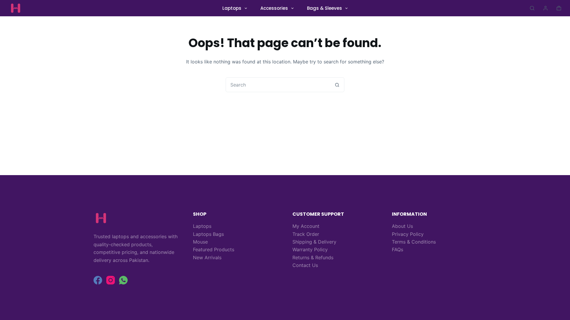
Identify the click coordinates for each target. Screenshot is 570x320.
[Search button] (337, 85)
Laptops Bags (208, 234)
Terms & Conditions (414, 242)
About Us (402, 226)
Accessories (274, 8)
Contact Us (305, 265)
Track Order (305, 234)
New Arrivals (207, 257)
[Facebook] (98, 280)
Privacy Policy (408, 234)
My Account (305, 226)
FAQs (397, 249)
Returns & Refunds (312, 257)
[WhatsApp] (123, 280)
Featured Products (213, 249)
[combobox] (278, 84)
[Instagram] (110, 280)
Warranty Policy (310, 249)
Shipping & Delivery (314, 242)
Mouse (200, 242)
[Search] (532, 8)
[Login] (545, 8)
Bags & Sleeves (324, 8)
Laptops (231, 8)
